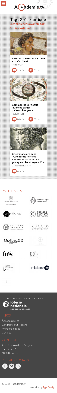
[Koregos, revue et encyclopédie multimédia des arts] (41, 227)
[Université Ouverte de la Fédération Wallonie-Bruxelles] (41, 254)
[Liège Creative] (14, 268)
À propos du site (10, 320)
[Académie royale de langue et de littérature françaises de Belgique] (14, 214)
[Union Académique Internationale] (41, 241)
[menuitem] (28, 321)
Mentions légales (11, 328)
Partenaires (12, 191)
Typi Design (49, 387)
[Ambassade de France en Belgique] (14, 281)
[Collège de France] (14, 227)
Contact (6, 332)
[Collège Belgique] (41, 214)
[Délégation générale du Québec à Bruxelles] (14, 241)
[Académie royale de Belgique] (14, 200)
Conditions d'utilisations (14, 324)
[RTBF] (41, 268)
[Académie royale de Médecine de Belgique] (41, 200)
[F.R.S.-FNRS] (14, 254)
